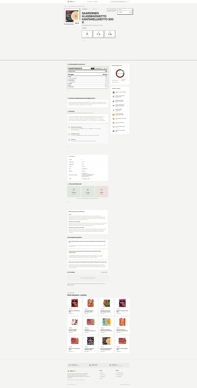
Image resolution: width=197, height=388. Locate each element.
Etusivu (65, 6)
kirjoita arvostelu (70, 284)
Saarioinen (83, 166)
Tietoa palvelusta (119, 372)
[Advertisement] (98, 48)
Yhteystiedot (118, 376)
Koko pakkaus (98, 68)
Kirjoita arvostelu (104, 272)
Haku (101, 378)
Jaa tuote (111, 9)
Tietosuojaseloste (119, 374)
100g (93, 68)
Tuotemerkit (95, 1)
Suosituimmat (89, 1)
